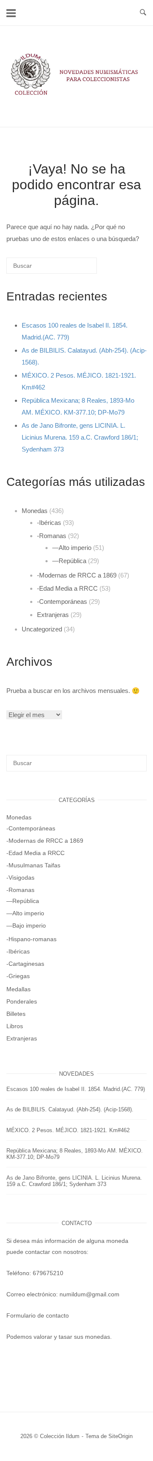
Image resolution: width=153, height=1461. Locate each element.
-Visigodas (20, 877)
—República (69, 560)
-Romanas (51, 535)
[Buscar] (78, 268)
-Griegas (18, 976)
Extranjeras (53, 614)
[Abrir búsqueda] (143, 13)
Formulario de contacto (37, 1315)
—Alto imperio (71, 547)
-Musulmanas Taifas (33, 865)
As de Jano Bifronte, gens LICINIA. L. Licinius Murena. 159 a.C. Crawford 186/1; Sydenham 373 (80, 437)
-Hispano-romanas (31, 939)
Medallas (18, 989)
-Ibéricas (49, 522)
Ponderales (21, 1001)
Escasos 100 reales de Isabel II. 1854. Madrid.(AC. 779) (75, 1089)
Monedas (35, 510)
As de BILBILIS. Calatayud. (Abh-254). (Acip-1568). (69, 1109)
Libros (14, 1026)
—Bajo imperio (26, 925)
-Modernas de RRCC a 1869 (76, 575)
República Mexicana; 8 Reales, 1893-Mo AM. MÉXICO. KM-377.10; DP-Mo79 (74, 1153)
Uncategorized (42, 629)
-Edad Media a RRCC (67, 588)
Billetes (16, 1013)
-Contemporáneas (62, 601)
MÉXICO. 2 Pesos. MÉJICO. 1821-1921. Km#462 (68, 1130)
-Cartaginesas (25, 963)
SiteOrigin (120, 1436)
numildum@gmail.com (89, 1294)
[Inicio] (76, 95)
